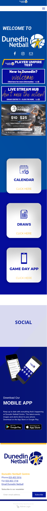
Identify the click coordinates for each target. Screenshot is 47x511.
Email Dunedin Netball (12, 484)
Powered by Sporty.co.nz (23, 504)
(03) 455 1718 (11, 480)
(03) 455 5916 (14, 477)
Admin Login (24, 506)
